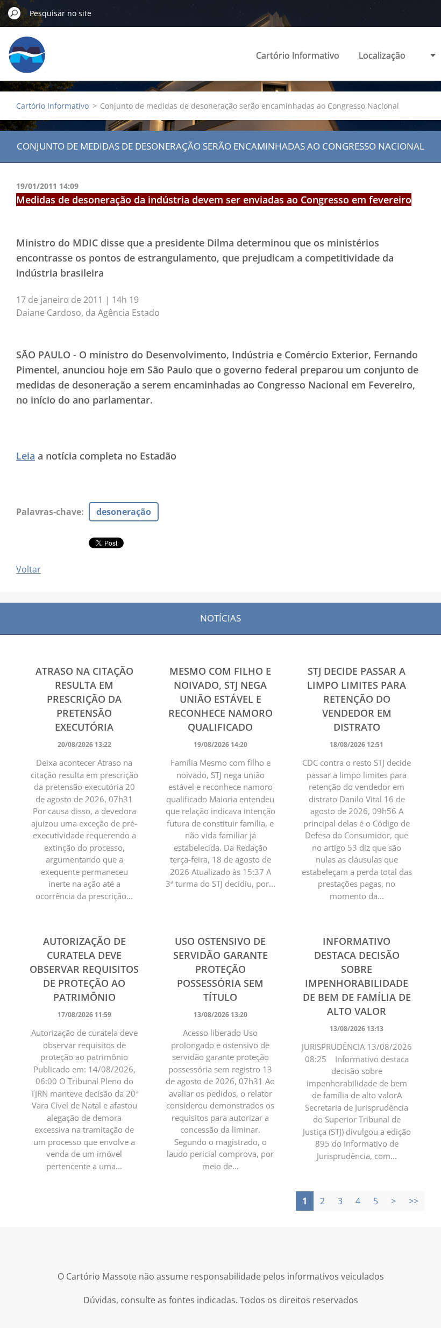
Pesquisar (14, 13)
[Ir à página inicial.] (27, 61)
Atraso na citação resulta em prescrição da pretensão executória (84, 699)
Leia (25, 455)
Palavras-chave (48, 512)
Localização (382, 55)
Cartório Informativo (297, 55)
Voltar (28, 569)
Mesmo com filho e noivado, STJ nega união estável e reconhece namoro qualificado (220, 699)
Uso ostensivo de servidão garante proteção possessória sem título (220, 969)
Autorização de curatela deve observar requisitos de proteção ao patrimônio (84, 969)
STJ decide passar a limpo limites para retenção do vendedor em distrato (356, 699)
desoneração (123, 512)
